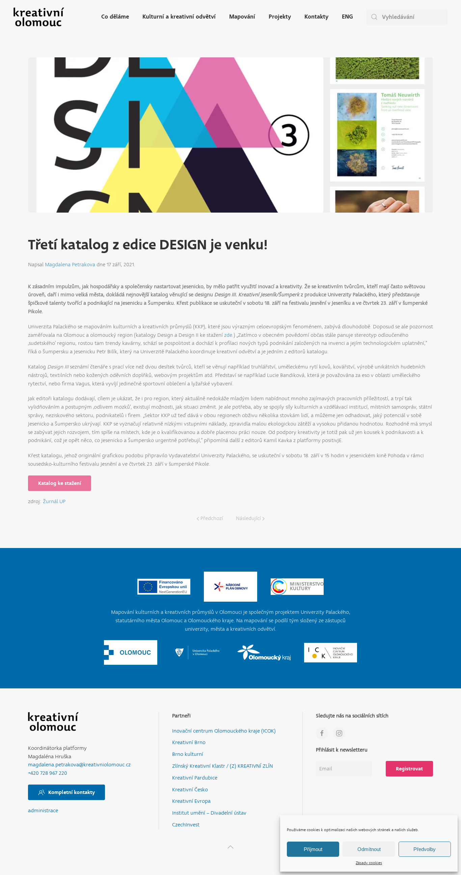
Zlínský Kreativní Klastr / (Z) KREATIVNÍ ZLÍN (222, 766)
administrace (43, 810)
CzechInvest (185, 824)
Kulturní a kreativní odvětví (179, 16)
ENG (347, 16)
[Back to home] (38, 16)
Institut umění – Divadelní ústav (209, 813)
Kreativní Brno (189, 742)
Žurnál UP (54, 501)
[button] (230, 847)
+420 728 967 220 (47, 773)
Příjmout (313, 849)
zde (228, 335)
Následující (248, 518)
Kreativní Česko (190, 789)
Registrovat (409, 768)
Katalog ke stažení (59, 483)
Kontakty (316, 16)
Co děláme (115, 16)
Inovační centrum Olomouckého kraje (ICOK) (224, 731)
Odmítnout (369, 849)
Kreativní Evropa (191, 801)
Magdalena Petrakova (70, 264)
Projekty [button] (280, 16)
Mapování (242, 16)
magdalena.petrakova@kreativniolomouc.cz (79, 764)
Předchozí (211, 518)
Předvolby (424, 849)
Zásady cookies (369, 863)
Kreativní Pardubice (194, 778)
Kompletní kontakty (71, 792)
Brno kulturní (187, 754)
